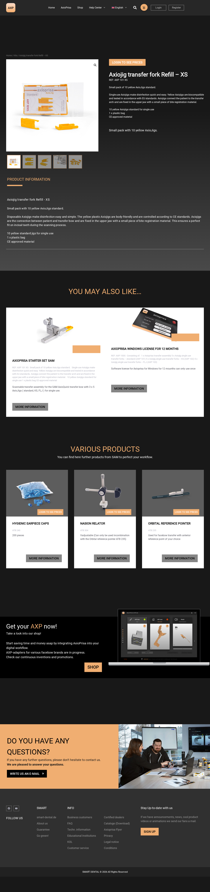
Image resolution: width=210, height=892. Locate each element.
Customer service (78, 848)
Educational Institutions (81, 835)
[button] (95, 65)
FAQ (69, 823)
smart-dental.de (46, 817)
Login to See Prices (127, 62)
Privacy (108, 835)
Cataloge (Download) (117, 823)
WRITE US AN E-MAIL (25, 774)
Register (176, 7)
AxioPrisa (66, 7)
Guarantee (43, 829)
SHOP (93, 667)
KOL (69, 841)
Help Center (95, 7)
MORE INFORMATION (30, 407)
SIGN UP (150, 831)
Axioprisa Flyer (113, 829)
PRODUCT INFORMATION (28, 179)
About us (42, 823)
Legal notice (111, 841)
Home (51, 7)
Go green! (43, 835)
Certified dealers (114, 817)
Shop (80, 7)
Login (158, 7)
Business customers (79, 817)
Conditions (110, 848)
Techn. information (78, 829)
